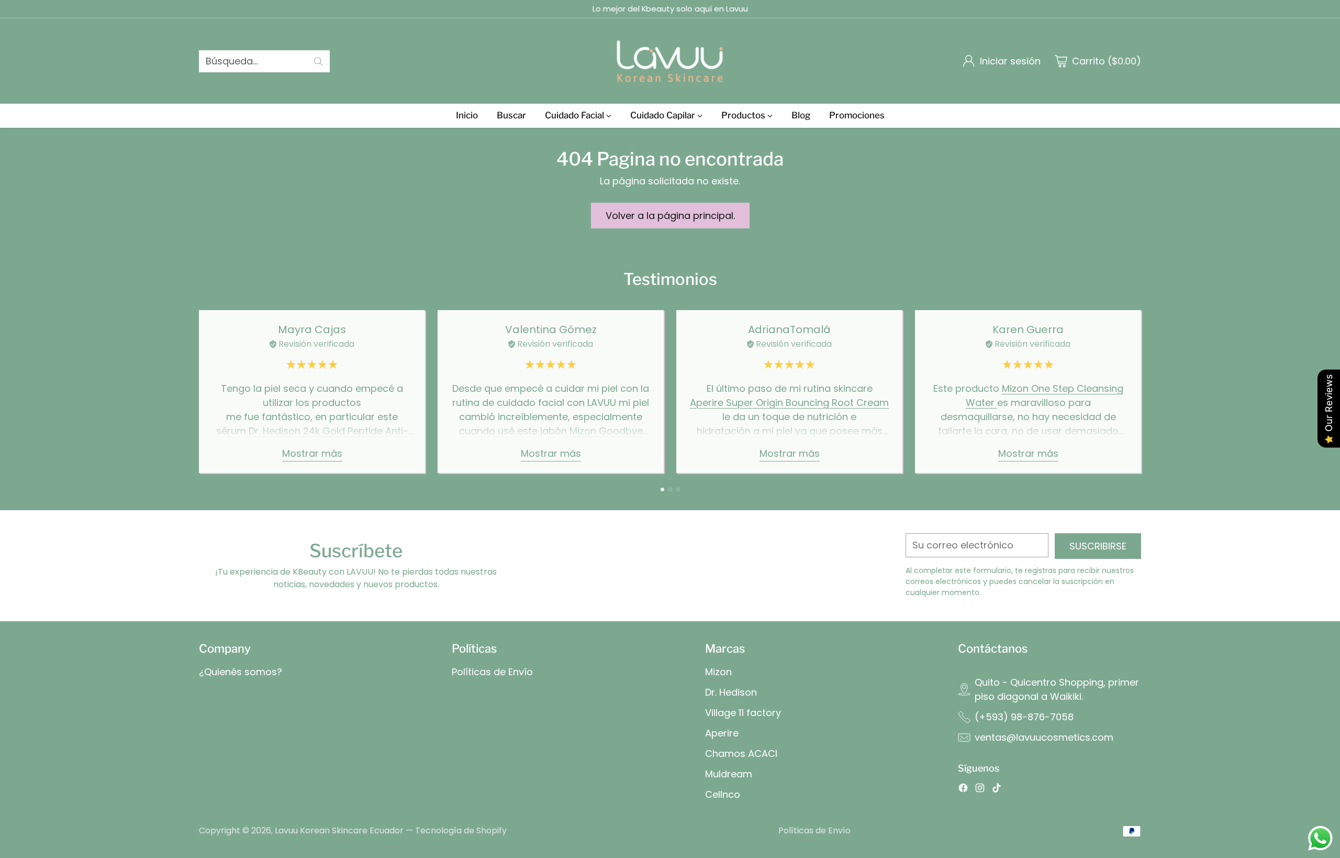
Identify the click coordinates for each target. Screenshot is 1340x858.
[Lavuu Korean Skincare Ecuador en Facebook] (963, 790)
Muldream (728, 773)
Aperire (722, 733)
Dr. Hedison (731, 692)
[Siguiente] (1141, 391)
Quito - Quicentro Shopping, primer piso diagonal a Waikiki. (1057, 689)
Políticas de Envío (492, 671)
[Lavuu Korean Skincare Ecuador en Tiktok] (996, 790)
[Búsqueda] (318, 61)
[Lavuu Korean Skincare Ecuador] (670, 61)
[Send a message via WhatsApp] (1320, 838)
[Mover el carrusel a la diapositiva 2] (670, 489)
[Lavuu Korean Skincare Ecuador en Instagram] (980, 790)
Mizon (718, 671)
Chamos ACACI (741, 753)
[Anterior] (198, 391)
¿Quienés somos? (240, 671)
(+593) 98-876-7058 (1024, 716)
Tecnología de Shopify (461, 830)
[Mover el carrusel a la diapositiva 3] (678, 489)
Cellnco (722, 794)
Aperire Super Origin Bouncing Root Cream (789, 402)
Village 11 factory (743, 712)
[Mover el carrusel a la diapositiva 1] (662, 489)
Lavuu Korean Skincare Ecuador (339, 830)
